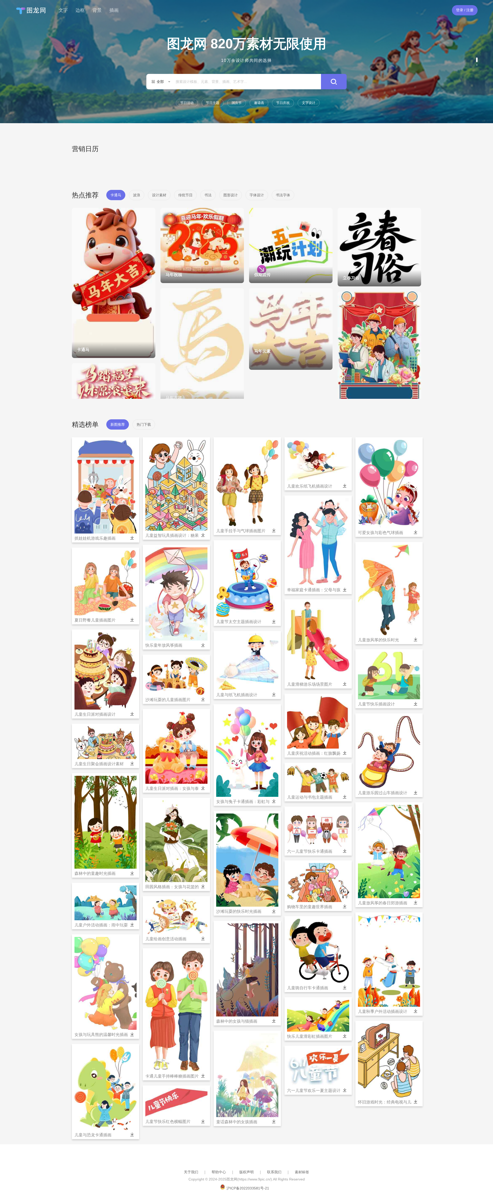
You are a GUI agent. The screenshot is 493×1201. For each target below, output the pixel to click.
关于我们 (191, 1172)
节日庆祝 (283, 103)
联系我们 (274, 1172)
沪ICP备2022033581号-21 (247, 1188)
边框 (80, 10)
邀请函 (259, 103)
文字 (63, 10)
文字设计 (308, 103)
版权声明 (246, 1172)
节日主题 (212, 103)
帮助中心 (219, 1172)
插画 (114, 10)
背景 (97, 10)
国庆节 (237, 103)
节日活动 (187, 103)
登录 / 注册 (464, 10)
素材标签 (302, 1172)
